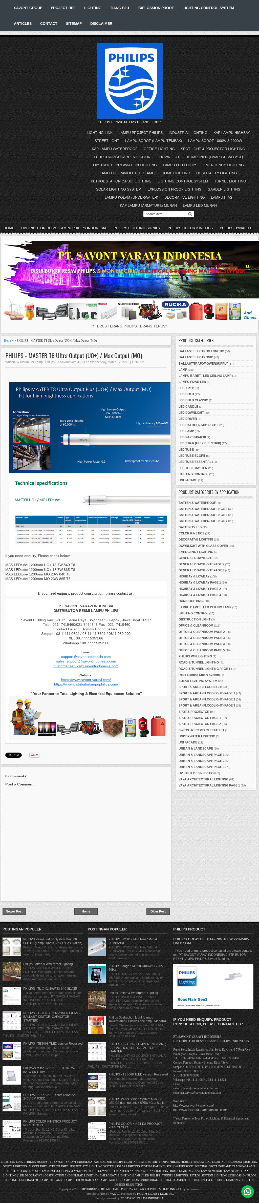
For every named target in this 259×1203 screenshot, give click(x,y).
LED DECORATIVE (30, 1175)
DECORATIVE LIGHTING (184, 197)
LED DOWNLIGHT (191, 412)
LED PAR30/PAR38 (192, 437)
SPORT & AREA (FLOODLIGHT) (201, 687)
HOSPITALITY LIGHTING (216, 173)
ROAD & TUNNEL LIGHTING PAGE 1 (204, 669)
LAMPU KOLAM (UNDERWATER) (131, 197)
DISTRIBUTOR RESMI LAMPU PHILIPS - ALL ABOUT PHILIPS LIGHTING (128, 1189)
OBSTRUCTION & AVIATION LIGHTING (125, 165)
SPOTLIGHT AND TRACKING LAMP (232, 1166)
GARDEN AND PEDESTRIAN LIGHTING (142, 1170)
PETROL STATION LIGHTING (208, 1175)
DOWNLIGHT (170, 157)
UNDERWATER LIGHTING (197, 736)
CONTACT (48, 24)
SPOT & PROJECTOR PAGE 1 (200, 718)
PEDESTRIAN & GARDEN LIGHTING (123, 157)
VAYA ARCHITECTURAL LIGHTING (203, 779)
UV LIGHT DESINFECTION (197, 773)
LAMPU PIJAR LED (192, 382)
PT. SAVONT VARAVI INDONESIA (141, 1198)
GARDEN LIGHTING (224, 189)
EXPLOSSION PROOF (156, 8)
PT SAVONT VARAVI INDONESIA (71, 1161)
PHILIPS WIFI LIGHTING (195, 656)
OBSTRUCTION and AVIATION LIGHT (72, 1170)
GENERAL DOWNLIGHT (196, 558)
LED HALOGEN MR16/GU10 (199, 425)
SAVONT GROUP (28, 8)
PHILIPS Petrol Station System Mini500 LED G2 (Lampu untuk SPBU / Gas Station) (52, 941)
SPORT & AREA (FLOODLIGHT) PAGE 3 (207, 705)
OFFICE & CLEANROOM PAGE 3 (202, 638)
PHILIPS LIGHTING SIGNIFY (137, 228)
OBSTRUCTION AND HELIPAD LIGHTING (71, 1175)
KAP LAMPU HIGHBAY (231, 133)
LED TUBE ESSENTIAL (195, 462)
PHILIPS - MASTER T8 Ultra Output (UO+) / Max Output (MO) (73, 355)
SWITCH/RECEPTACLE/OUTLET (201, 730)
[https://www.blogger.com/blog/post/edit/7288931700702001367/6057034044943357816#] (89, 739)
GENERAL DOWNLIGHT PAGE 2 (201, 564)
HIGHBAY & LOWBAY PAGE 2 (200, 589)
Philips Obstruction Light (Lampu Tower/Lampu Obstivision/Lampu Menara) (137, 1019)
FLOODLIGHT (38, 1166)
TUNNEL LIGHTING (230, 181)
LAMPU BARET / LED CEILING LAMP (205, 376)
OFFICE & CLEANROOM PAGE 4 (202, 644)
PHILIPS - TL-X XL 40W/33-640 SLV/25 (50, 988)
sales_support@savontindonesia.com (86, 661)
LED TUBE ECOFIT (192, 456)
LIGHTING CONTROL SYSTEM (208, 8)
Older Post (158, 911)
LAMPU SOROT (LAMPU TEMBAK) (153, 141)
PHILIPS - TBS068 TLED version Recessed (53, 1043)
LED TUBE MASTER (193, 468)
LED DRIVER (188, 419)
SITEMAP (74, 24)
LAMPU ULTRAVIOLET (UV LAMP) (128, 173)
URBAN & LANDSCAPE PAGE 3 (202, 767)
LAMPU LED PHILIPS (180, 165)
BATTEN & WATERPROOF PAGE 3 (203, 515)
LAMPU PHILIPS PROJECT (176, 1161)
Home (9, 228)
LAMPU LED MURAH (200, 205)
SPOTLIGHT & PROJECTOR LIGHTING (213, 149)
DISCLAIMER (101, 24)
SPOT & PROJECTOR (194, 712)
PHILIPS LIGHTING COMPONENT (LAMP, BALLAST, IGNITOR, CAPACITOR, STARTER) (52, 1016)
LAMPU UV (231, 1170)
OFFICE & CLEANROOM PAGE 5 (202, 650)
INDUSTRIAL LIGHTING (188, 133)
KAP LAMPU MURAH (208, 1170)
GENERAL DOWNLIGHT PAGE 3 (201, 570)
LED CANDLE (188, 406)
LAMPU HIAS (221, 197)
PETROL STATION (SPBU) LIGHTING (121, 181)
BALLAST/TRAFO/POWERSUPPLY (203, 363)
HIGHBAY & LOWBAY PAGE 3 (200, 595)
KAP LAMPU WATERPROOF (115, 149)
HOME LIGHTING (176, 173)
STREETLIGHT (107, 141)
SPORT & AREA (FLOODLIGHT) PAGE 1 (207, 693)
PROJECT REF (63, 8)
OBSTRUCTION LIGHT (194, 619)
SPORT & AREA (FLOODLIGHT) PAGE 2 (207, 699)
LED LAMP (186, 431)
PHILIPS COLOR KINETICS (190, 228)
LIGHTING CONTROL (193, 474)
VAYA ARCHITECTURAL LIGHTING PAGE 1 (209, 785)
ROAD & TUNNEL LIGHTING (199, 662)
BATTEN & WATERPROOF (197, 503)
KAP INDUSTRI (162, 1166)
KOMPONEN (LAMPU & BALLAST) (215, 157)
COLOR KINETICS (191, 533)
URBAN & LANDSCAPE (196, 748)
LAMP (183, 369)
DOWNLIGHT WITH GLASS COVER (203, 546)
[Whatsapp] (247, 1191)
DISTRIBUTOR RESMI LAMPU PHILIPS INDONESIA (63, 228)
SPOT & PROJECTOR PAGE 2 (200, 724)
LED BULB (186, 394)
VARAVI (115, 1193)
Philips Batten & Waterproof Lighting (48, 964)
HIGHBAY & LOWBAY (194, 576)
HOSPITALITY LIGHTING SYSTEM (92, 1166)
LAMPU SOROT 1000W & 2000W (215, 141)
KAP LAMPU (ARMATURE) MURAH (148, 205)
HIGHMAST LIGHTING (242, 1161)
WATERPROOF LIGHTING (191, 1166)
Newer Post (14, 911)
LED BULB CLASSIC (193, 400)
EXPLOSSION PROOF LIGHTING (174, 189)
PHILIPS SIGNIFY (37, 1161)
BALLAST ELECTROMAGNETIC (201, 351)
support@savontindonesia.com (86, 657)
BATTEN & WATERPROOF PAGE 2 (203, 509)
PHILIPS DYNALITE (236, 228)
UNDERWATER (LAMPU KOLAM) (40, 1179)
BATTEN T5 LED (190, 527)
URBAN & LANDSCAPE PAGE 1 (202, 755)
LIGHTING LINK (100, 133)
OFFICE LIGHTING (159, 149)
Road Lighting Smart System (199, 675)
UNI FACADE (188, 480)
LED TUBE (186, 449)
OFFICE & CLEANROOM (196, 625)
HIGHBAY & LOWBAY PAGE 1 (200, 582)
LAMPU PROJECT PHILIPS (141, 133)
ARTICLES (23, 24)
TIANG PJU (119, 8)
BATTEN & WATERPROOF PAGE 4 (203, 521)
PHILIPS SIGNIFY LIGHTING (155, 1193)
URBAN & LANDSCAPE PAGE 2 (202, 761)
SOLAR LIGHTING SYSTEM (118, 189)
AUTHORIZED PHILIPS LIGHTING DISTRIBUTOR (126, 1161)
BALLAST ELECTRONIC (196, 357)
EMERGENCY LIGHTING (223, 165)
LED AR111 (187, 388)
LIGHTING (92, 8)
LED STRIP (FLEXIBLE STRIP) (200, 443)
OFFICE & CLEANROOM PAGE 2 (202, 632)
